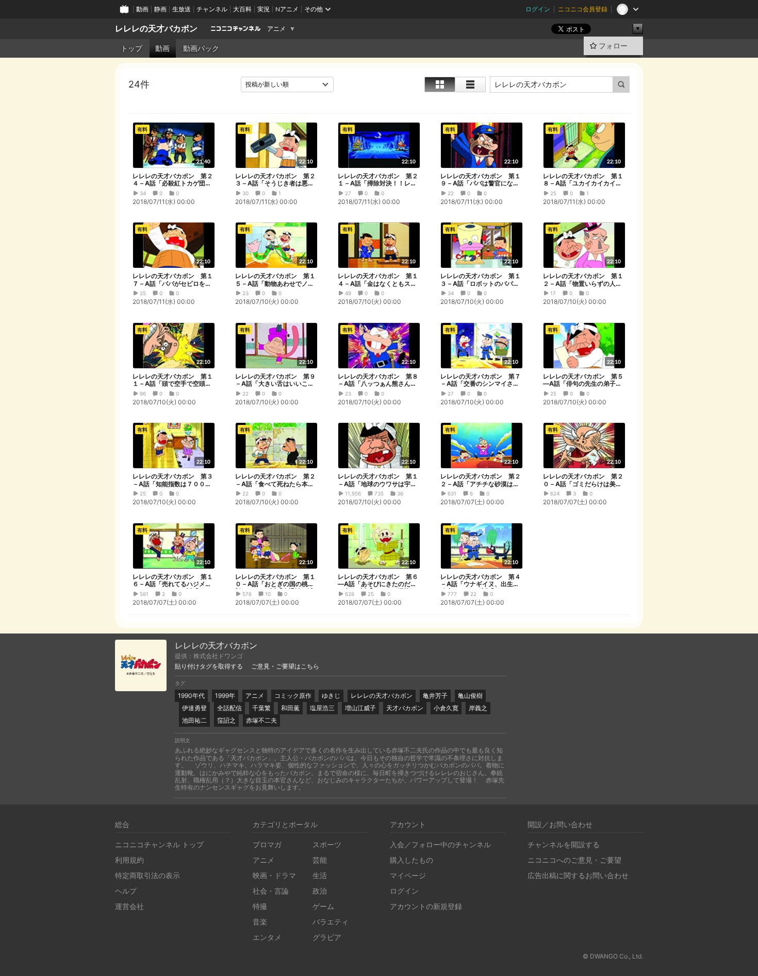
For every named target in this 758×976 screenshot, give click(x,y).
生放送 (181, 9)
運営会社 (129, 906)
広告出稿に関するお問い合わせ (578, 875)
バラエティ (330, 921)
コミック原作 (292, 695)
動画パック (201, 48)
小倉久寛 (446, 708)
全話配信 (229, 708)
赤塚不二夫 (261, 720)
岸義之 (478, 708)
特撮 (260, 906)
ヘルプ (126, 890)
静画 (160, 9)
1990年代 (191, 695)
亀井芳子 (435, 695)
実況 (263, 9)
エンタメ (267, 937)
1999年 (225, 695)
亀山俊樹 (470, 695)
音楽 (260, 921)
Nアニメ (287, 9)
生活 (319, 875)
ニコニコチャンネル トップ (159, 844)
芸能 (319, 859)
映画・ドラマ (274, 875)
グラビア (326, 937)
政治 (319, 890)
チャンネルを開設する (564, 844)
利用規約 (129, 859)
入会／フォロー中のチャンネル (440, 844)
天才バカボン (404, 708)
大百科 (242, 9)
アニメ (276, 28)
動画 (142, 9)
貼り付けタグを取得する (209, 666)
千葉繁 (261, 708)
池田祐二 (194, 720)
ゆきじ (331, 695)
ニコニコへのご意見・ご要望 (574, 859)
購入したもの (411, 859)
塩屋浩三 (322, 708)
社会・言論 (271, 890)
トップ (131, 48)
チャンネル (211, 9)
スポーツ (326, 844)
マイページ (408, 875)
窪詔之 (226, 720)
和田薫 (290, 708)
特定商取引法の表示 (147, 875)
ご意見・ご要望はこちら (285, 666)
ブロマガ (267, 844)
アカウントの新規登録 (426, 906)
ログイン (537, 9)
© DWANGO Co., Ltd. (613, 956)
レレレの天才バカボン (156, 28)
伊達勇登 (194, 708)
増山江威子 (360, 708)
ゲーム (323, 906)
